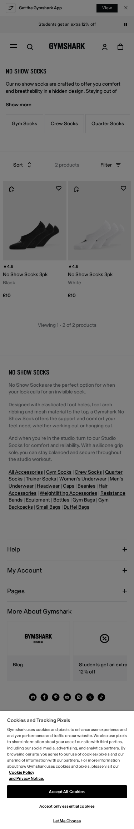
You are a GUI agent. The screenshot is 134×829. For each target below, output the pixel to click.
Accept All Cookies (67, 791)
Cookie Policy (21, 772)
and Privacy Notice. (26, 778)
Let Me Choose (67, 821)
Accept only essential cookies (67, 806)
